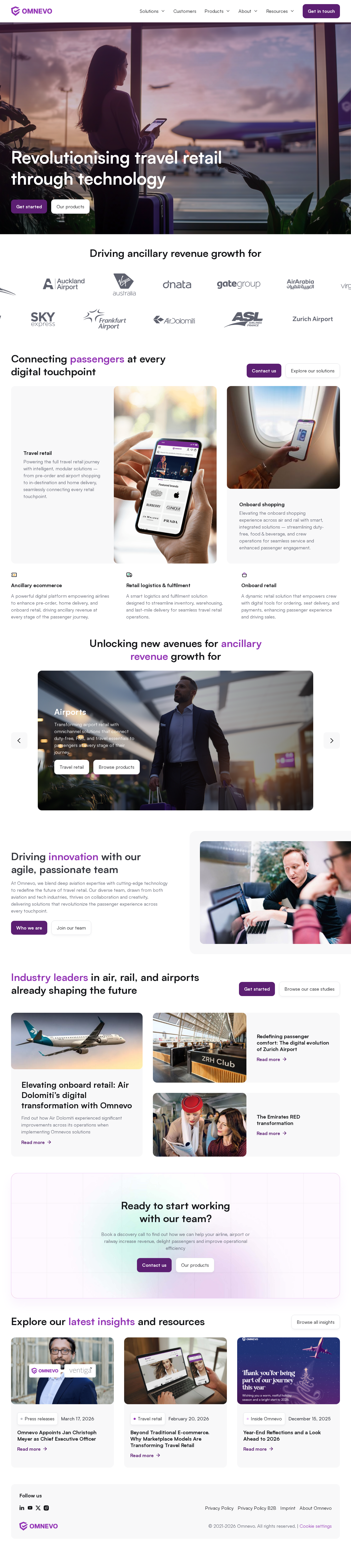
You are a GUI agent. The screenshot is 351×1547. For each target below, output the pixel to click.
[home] (31, 11)
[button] (152, 11)
